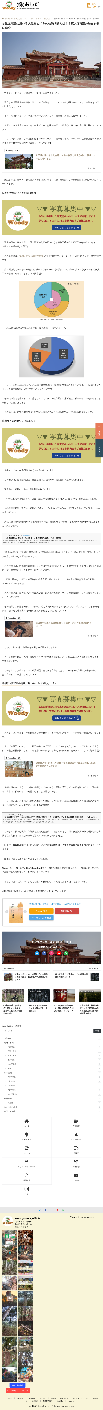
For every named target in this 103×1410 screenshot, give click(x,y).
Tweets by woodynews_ (82, 1217)
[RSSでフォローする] (66, 953)
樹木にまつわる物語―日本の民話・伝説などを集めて (55, 904)
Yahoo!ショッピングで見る (41, 918)
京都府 (53, 1103)
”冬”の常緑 (53, 1090)
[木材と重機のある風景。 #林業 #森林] (9, 1374)
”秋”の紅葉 (53, 1086)
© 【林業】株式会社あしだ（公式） (43, 1406)
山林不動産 (53, 1064)
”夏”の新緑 (53, 1081)
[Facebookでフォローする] (44, 953)
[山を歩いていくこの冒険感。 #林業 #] (9, 1359)
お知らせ (52, 1038)
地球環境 (53, 1047)
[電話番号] (94, 5)
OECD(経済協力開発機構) (31, 256)
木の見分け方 (53, 1094)
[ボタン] (89, 6)
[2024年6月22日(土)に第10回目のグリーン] (9, 1237)
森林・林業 (52, 1042)
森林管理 (53, 1060)
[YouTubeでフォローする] (59, 953)
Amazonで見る (41, 911)
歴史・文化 (53, 1051)
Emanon (70, 1406)
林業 (53, 1068)
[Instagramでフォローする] (51, 953)
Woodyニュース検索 (12, 1026)
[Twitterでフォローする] (37, 953)
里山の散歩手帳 (52, 1107)
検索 (97, 1031)
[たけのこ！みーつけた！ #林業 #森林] (9, 1267)
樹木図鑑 (52, 1073)
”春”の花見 (53, 1077)
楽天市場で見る (67, 911)
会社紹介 (52, 1098)
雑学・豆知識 (52, 1111)
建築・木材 (53, 1055)
